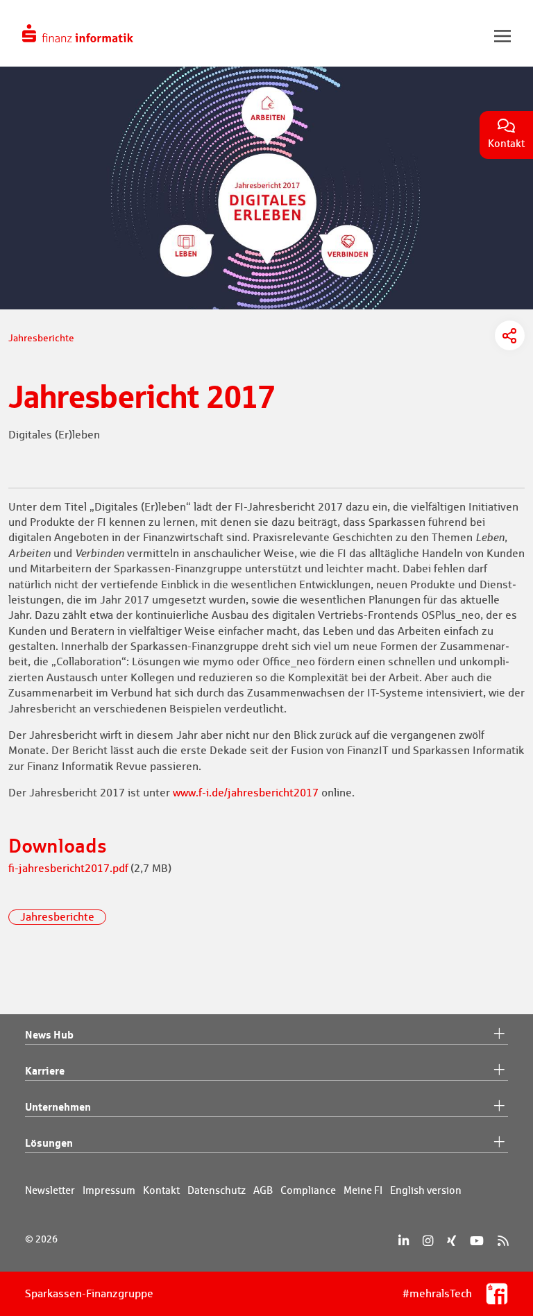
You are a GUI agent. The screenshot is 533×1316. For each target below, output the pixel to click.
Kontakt (161, 1190)
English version (426, 1190)
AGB (263, 1190)
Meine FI (363, 1190)
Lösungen (49, 1142)
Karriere (45, 1070)
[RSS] (503, 1240)
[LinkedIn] (403, 1240)
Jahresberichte (57, 916)
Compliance (308, 1190)
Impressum (109, 1190)
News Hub (49, 1034)
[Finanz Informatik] (77, 33)
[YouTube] (477, 1240)
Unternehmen (58, 1106)
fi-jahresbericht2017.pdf (68, 868)
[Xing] (451, 1240)
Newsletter (50, 1190)
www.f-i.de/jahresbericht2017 (246, 792)
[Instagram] (428, 1240)
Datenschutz (216, 1190)
